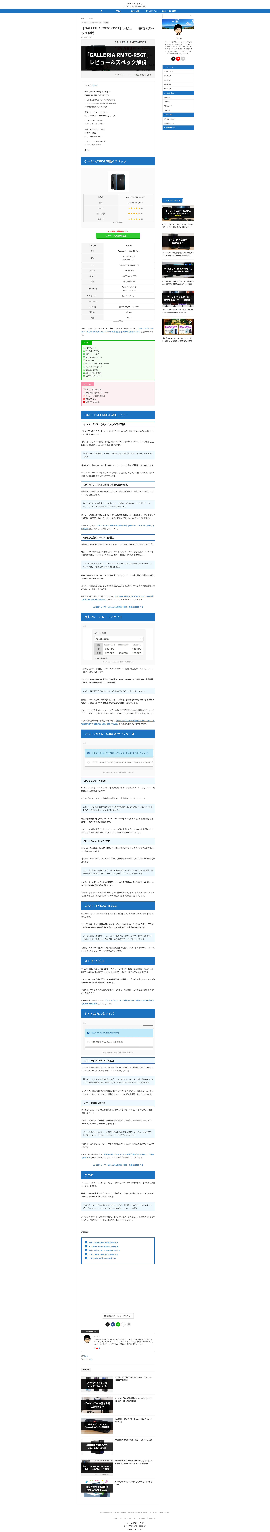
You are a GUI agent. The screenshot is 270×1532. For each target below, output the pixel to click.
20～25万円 (167, 80)
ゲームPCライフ (135, 3)
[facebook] (113, 1324)
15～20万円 (167, 84)
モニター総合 (135, 11)
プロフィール (117, 1518)
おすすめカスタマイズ (94, 136)
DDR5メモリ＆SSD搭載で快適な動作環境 (101, 103)
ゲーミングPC (87, 1359)
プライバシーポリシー (140, 1518)
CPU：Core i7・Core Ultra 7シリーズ (100, 115)
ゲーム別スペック (152, 11)
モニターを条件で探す (168, 11)
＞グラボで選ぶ (169, 93)
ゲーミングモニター (170, 119)
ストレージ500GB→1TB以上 (97, 141)
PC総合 (118, 11)
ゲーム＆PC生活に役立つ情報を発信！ (135, 1526)
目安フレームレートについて (96, 112)
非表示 (94, 85)
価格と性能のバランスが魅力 (97, 107)
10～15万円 (167, 89)
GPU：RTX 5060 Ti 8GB (94, 129)
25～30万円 (167, 76)
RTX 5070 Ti (168, 97)
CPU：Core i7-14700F (94, 120)
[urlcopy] (129, 1324)
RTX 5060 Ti (168, 106)
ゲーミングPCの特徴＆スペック (97, 91)
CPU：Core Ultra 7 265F (95, 124)
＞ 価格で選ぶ (168, 71)
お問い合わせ (153, 1518)
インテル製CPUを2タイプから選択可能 (101, 100)
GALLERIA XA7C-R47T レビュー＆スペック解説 (133, 1440)
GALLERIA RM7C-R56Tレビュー (98, 95)
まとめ (87, 150)
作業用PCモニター (170, 123)
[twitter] (107, 1324)
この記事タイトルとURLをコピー (119, 1316)
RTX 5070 (167, 102)
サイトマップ (127, 1518)
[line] (118, 1324)
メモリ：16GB (90, 133)
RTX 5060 (167, 110)
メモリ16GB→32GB (94, 144)
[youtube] (97, 1348)
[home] (100, 1348)
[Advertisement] (118, 1288)
